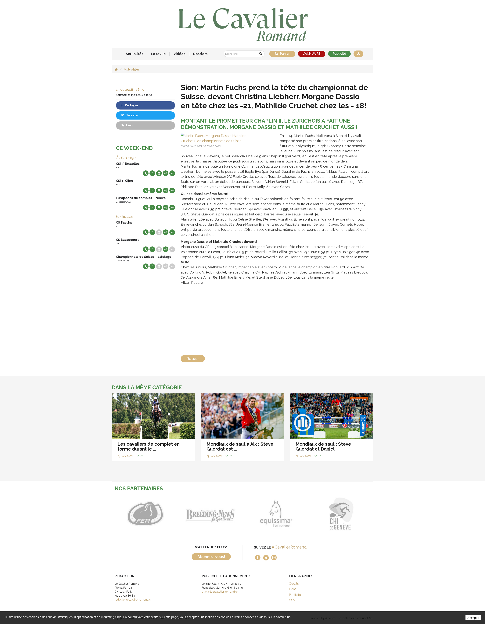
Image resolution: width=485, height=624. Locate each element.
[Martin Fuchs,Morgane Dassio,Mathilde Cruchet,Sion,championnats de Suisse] (226, 138)
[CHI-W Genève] (340, 513)
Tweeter (132, 115)
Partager (131, 105)
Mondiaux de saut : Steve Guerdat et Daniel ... (323, 446)
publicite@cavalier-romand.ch (220, 591)
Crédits (294, 583)
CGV (292, 600)
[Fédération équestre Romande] (144, 513)
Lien (129, 125)
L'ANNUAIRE (312, 53)
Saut (139, 456)
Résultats (159, 173)
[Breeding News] (210, 513)
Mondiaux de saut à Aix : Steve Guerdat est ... (240, 446)
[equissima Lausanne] (275, 513)
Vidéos (179, 54)
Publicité (339, 53)
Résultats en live (165, 173)
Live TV (172, 173)
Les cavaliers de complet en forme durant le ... (148, 446)
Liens (292, 589)
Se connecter (358, 54)
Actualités (134, 54)
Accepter (473, 617)
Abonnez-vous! (211, 556)
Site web (146, 173)
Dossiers (200, 54)
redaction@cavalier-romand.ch (133, 599)
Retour (192, 358)
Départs (152, 173)
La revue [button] (158, 54)
